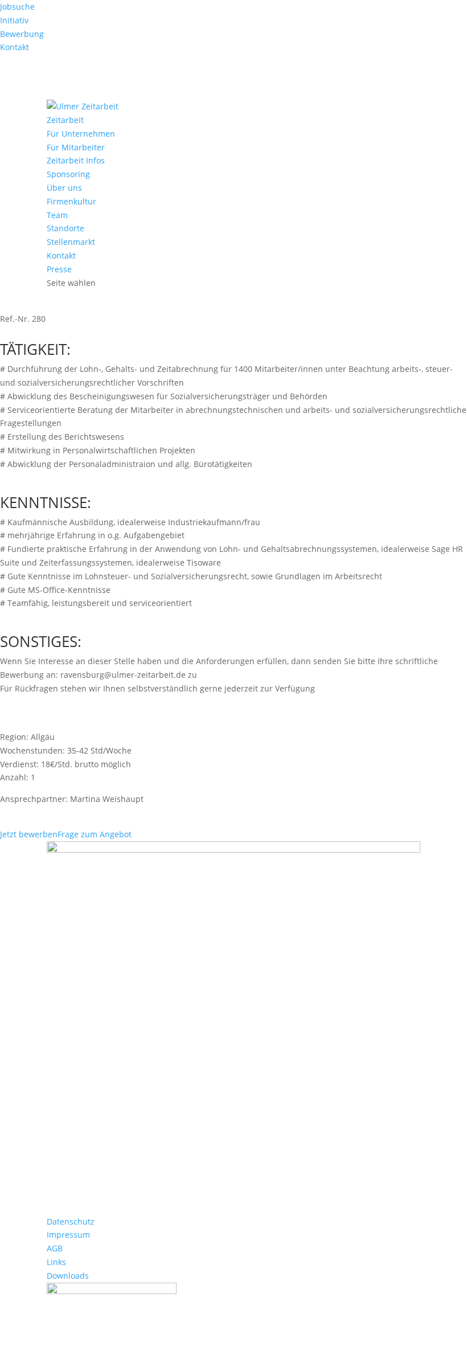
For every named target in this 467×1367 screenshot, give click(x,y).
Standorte (65, 228)
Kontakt (14, 47)
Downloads (68, 1275)
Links (56, 1262)
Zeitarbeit (65, 119)
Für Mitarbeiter (76, 147)
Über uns (64, 187)
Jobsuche (17, 6)
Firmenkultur (71, 201)
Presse (59, 269)
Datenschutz (71, 1221)
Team (57, 215)
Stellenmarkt (71, 241)
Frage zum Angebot (95, 834)
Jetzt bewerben (29, 834)
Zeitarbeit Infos (76, 160)
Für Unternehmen (81, 133)
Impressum (68, 1234)
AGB (55, 1248)
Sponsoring (68, 174)
